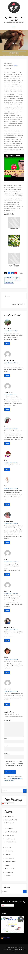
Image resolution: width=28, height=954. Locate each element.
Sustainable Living (10, 861)
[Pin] (16, 273)
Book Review (8, 816)
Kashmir (7, 280)
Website (6, 753)
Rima (5, 460)
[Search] (25, 791)
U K (5, 486)
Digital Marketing (9, 820)
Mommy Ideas (9, 839)
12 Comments (7, 68)
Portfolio (7, 847)
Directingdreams (9, 627)
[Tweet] (5, 273)
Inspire (8, 875)
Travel (6, 865)
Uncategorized (9, 868)
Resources (9, 823)
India (18, 277)
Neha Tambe (9, 63)
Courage (7, 296)
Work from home (10, 842)
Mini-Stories (8, 835)
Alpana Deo (7, 689)
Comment (7, 720)
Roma (6, 657)
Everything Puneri (10, 832)
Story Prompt (8, 858)
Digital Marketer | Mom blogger (14, 18)
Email (6, 746)
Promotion (7, 851)
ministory (13, 280)
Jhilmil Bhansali (8, 392)
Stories (16, 65)
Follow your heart (17, 304)
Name (6, 738)
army (14, 277)
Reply (7, 343)
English (6, 803)
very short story (9, 282)
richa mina (7, 328)
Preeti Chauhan (8, 521)
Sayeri (6, 426)
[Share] (9, 273)
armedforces (8, 277)
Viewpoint (7, 872)
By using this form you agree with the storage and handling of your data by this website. (14, 763)
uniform (19, 280)
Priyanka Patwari (9, 360)
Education (7, 828)
